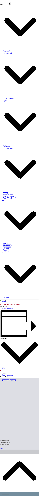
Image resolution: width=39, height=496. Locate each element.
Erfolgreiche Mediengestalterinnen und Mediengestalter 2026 (9, 380)
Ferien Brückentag (4, 374)
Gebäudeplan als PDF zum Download (5, 445)
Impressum (1, 448)
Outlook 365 (3, 368)
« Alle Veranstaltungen (3, 301)
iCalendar (3, 367)
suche (1, 4)
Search (1, 494)
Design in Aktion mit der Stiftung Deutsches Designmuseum (9, 379)
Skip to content (2, 0)
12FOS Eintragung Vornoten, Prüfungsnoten (7, 308)
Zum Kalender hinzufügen (3, 338)
